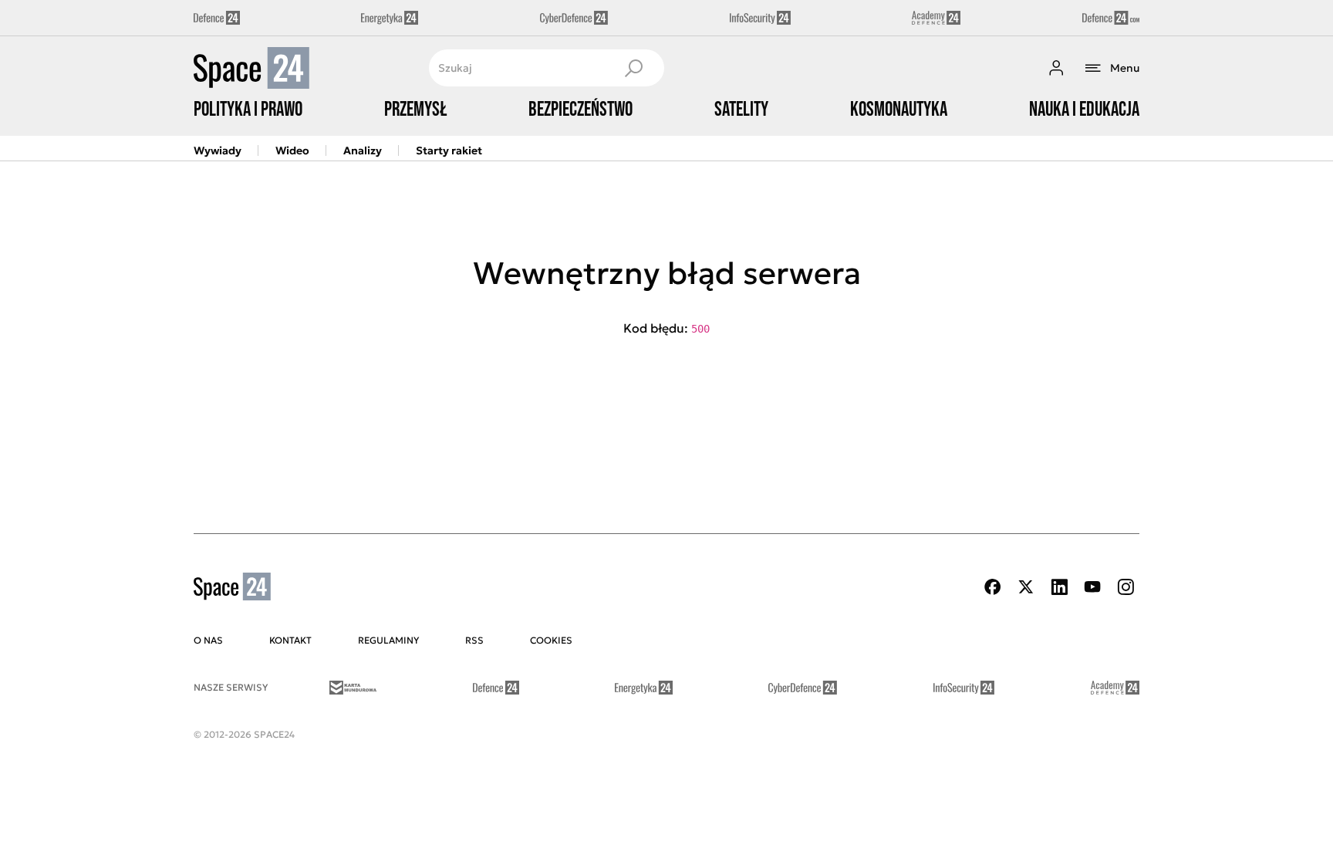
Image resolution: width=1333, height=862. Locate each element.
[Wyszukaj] (633, 67)
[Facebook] (993, 587)
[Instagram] (1125, 587)
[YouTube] (1092, 587)
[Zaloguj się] (1056, 68)
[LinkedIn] (1059, 587)
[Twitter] (1026, 587)
